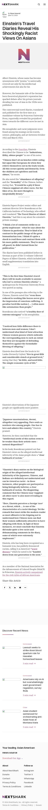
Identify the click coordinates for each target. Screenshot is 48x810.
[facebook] (4, 587)
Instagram (29, 770)
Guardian (22, 149)
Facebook (28, 782)
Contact (6, 778)
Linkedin (28, 786)
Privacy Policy (9, 782)
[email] (20, 587)
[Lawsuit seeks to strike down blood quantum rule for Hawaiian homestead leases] (11, 651)
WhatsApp (29, 778)
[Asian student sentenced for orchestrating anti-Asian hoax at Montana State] (11, 715)
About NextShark (10, 770)
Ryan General (15, 13)
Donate (5, 774)
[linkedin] (15, 587)
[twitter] (10, 587)
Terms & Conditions (11, 786)
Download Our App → (12, 758)
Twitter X (28, 774)
